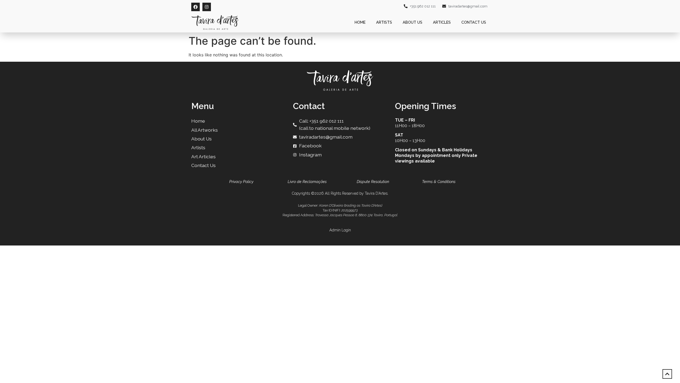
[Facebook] (195, 7)
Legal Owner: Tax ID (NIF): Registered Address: (340, 210)
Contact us (473, 22)
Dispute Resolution (373, 181)
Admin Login (340, 230)
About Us (412, 22)
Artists (384, 22)
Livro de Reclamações (307, 181)
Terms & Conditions (439, 181)
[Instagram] (206, 7)
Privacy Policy (241, 181)
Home (360, 22)
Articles (442, 22)
